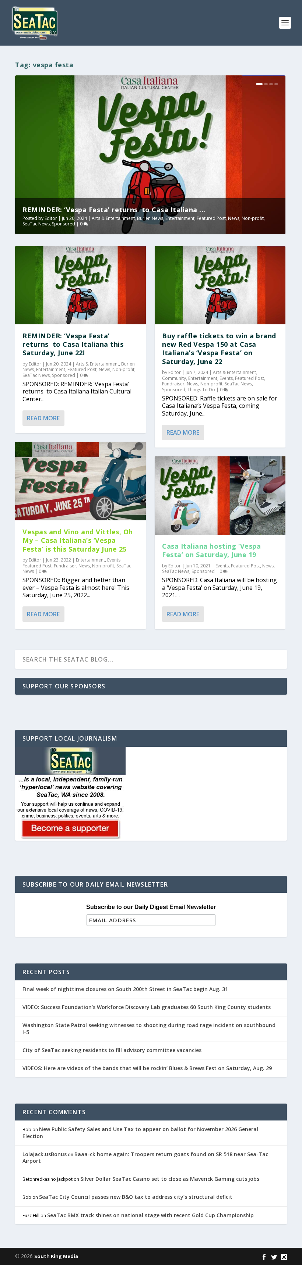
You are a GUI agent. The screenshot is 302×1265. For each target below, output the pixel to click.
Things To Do (201, 389)
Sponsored (63, 224)
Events (113, 560)
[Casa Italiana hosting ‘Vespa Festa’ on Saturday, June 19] (220, 495)
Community (174, 378)
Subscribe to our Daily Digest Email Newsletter (151, 907)
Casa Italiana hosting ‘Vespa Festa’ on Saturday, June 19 (211, 550)
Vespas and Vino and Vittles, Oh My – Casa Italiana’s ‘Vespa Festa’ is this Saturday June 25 (77, 540)
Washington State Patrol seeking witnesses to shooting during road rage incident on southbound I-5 (148, 1028)
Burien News (150, 218)
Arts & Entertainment (113, 218)
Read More (43, 418)
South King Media (56, 1256)
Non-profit (253, 218)
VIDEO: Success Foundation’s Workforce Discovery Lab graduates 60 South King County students (146, 1007)
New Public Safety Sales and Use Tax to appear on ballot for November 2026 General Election (140, 1132)
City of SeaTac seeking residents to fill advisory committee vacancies (111, 1050)
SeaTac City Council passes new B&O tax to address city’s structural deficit (135, 1196)
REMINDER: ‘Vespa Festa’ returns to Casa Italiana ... (114, 209)
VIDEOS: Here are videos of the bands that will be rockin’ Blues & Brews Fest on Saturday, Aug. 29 (147, 1068)
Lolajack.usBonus (44, 1154)
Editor (51, 218)
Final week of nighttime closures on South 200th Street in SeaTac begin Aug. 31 (125, 989)
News (233, 218)
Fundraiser (65, 566)
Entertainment (179, 218)
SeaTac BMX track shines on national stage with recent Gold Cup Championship (150, 1215)
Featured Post (211, 218)
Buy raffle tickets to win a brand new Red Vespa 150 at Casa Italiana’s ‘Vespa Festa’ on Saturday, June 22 (219, 348)
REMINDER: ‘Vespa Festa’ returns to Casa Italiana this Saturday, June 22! (72, 344)
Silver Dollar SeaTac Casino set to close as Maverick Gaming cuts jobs (169, 1178)
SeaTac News (36, 224)
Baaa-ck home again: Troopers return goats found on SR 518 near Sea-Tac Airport (145, 1157)
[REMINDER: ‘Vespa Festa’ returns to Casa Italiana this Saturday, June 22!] (80, 285)
